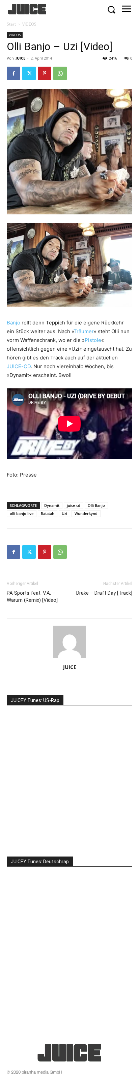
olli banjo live (21, 513)
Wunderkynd (86, 513)
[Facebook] (13, 73)
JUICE (20, 58)
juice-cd (73, 505)
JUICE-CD (19, 366)
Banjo (13, 322)
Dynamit (51, 505)
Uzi (64, 513)
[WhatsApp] (60, 73)
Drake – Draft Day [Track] (104, 593)
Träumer (84, 331)
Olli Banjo (96, 505)
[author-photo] (69, 658)
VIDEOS (29, 24)
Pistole (93, 340)
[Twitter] (29, 73)
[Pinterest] (44, 73)
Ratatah (47, 513)
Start (11, 24)
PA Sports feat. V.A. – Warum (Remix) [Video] (32, 596)
